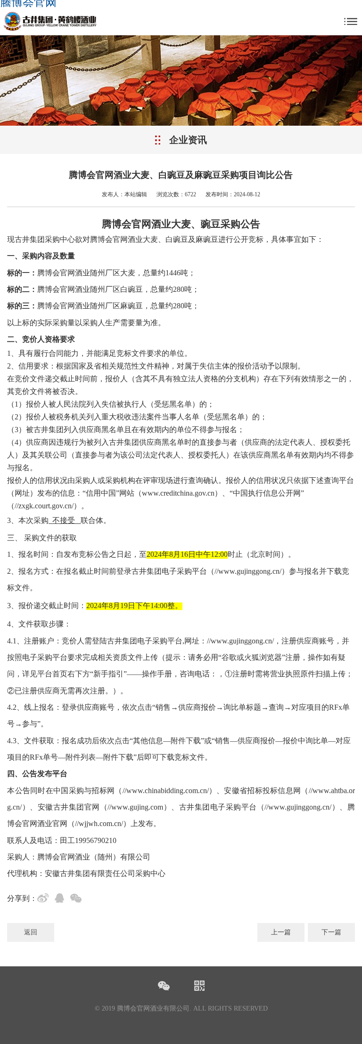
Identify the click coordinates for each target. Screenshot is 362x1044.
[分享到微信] (77, 899)
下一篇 (331, 932)
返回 (30, 932)
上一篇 (281, 932)
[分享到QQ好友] (61, 899)
